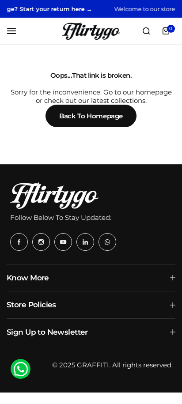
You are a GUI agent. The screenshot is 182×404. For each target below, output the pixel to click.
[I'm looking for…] (146, 30)
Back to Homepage (91, 116)
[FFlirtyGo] (91, 31)
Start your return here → (53, 8)
